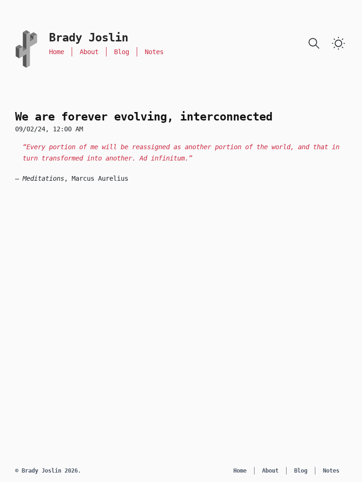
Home (56, 52)
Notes (154, 52)
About (89, 52)
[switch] (338, 43)
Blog (121, 52)
